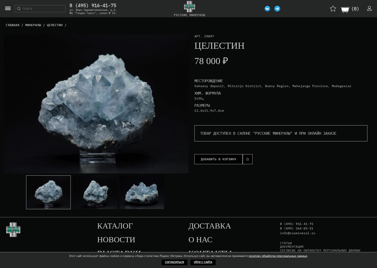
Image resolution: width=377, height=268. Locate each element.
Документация (292, 246)
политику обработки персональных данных (278, 256)
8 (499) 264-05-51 (296, 228)
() (355, 9)
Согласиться (174, 262)
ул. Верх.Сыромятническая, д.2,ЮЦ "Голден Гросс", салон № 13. (93, 11)
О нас (200, 240)
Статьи (286, 243)
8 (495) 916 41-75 (296, 224)
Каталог (115, 226)
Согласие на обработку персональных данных (320, 250)
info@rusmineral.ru (297, 233)
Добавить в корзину (218, 159)
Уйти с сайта (203, 262)
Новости (116, 240)
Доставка (209, 226)
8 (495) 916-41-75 (93, 5)
